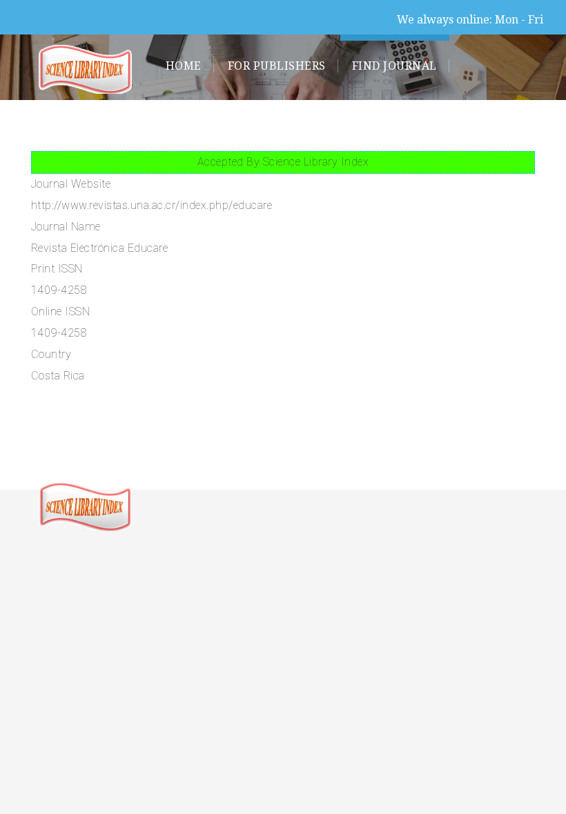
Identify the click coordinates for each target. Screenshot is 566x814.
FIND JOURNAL (394, 65)
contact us (287, 126)
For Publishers (277, 65)
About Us (195, 126)
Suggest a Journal (409, 126)
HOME (184, 65)
